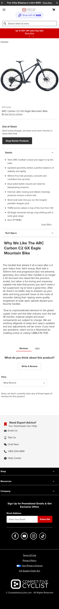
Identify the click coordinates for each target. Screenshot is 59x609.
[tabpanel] (29, 379)
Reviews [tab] (23, 348)
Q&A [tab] (37, 348)
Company (5, 491)
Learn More (46, 224)
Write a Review (29, 366)
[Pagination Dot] (25, 36)
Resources (6, 481)
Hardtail (4, 42)
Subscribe (45, 519)
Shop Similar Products (17, 140)
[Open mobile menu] (4, 9)
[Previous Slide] (2, 2)
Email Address (14, 513)
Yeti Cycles (6, 107)
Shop (3, 471)
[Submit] (5, 23)
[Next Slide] (57, 2)
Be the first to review (12, 114)
